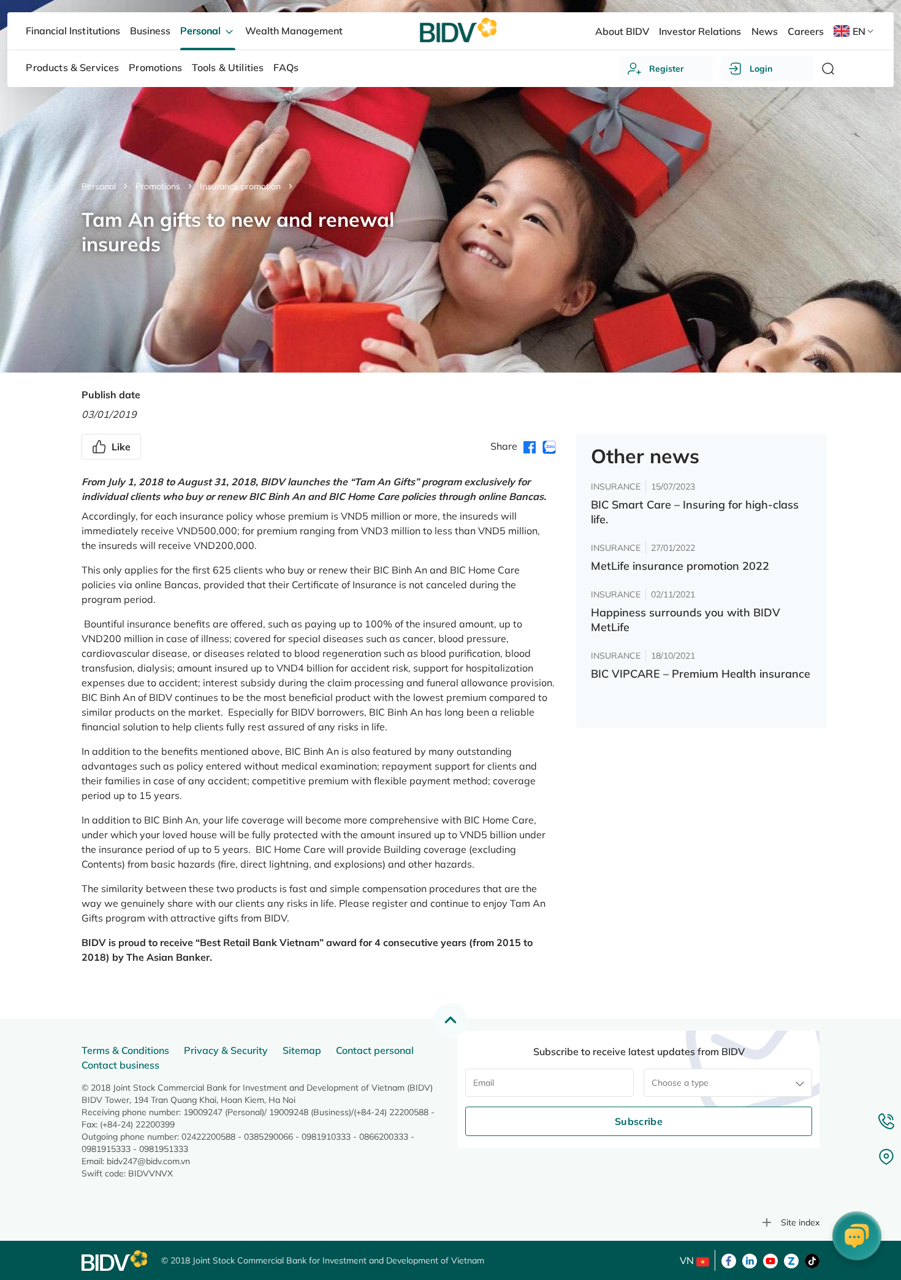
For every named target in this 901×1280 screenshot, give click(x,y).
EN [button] (859, 31)
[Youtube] (770, 1260)
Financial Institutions (73, 31)
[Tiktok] (812, 1260)
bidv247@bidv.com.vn (148, 1161)
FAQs (285, 67)
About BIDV (622, 31)
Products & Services (72, 67)
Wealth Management (294, 31)
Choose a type (680, 1082)
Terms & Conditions (125, 1050)
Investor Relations (700, 31)
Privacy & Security (226, 1050)
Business (150, 31)
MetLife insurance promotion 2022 (680, 566)
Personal (99, 186)
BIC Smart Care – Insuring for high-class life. (695, 512)
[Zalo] (791, 1260)
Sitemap (302, 1050)
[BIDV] (115, 1260)
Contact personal (375, 1050)
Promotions (157, 186)
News (764, 31)
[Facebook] (728, 1260)
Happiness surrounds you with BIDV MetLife (685, 619)
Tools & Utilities (228, 67)
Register (666, 68)
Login (761, 68)
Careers (806, 31)
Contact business (120, 1065)
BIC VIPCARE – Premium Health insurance (700, 674)
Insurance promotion (240, 186)
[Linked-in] (749, 1260)
